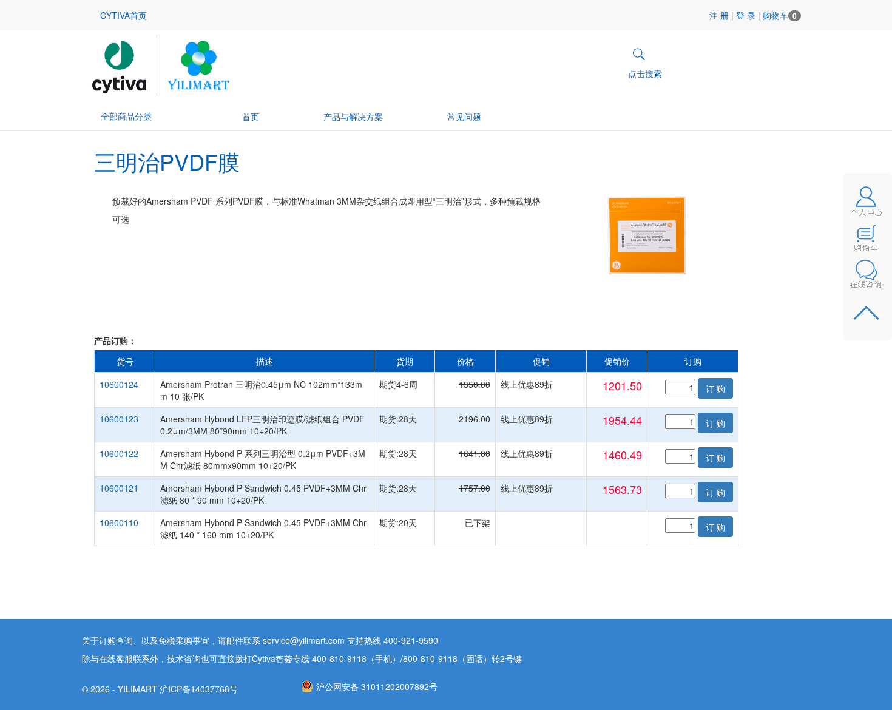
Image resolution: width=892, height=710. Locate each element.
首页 (250, 116)
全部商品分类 (126, 116)
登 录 (745, 15)
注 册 (719, 15)
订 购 (715, 388)
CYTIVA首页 (123, 15)
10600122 (119, 453)
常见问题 (464, 116)
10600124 (119, 384)
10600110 (119, 522)
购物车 (780, 15)
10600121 (119, 488)
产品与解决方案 (353, 116)
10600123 (119, 419)
